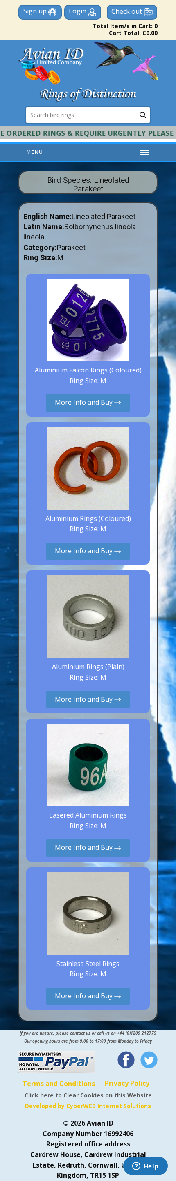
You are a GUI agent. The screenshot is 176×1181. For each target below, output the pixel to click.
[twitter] (149, 1059)
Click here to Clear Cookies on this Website (88, 1095)
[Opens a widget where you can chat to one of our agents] (145, 1167)
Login (78, 11)
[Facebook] (126, 1059)
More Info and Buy (84, 402)
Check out (126, 11)
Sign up (35, 11)
